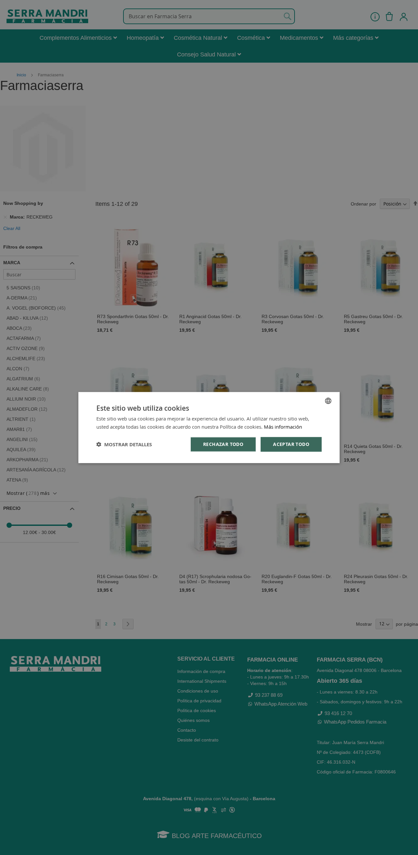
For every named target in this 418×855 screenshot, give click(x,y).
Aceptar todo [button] (291, 444)
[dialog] (209, 427)
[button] (124, 444)
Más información (283, 426)
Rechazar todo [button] (223, 444)
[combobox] (328, 400)
